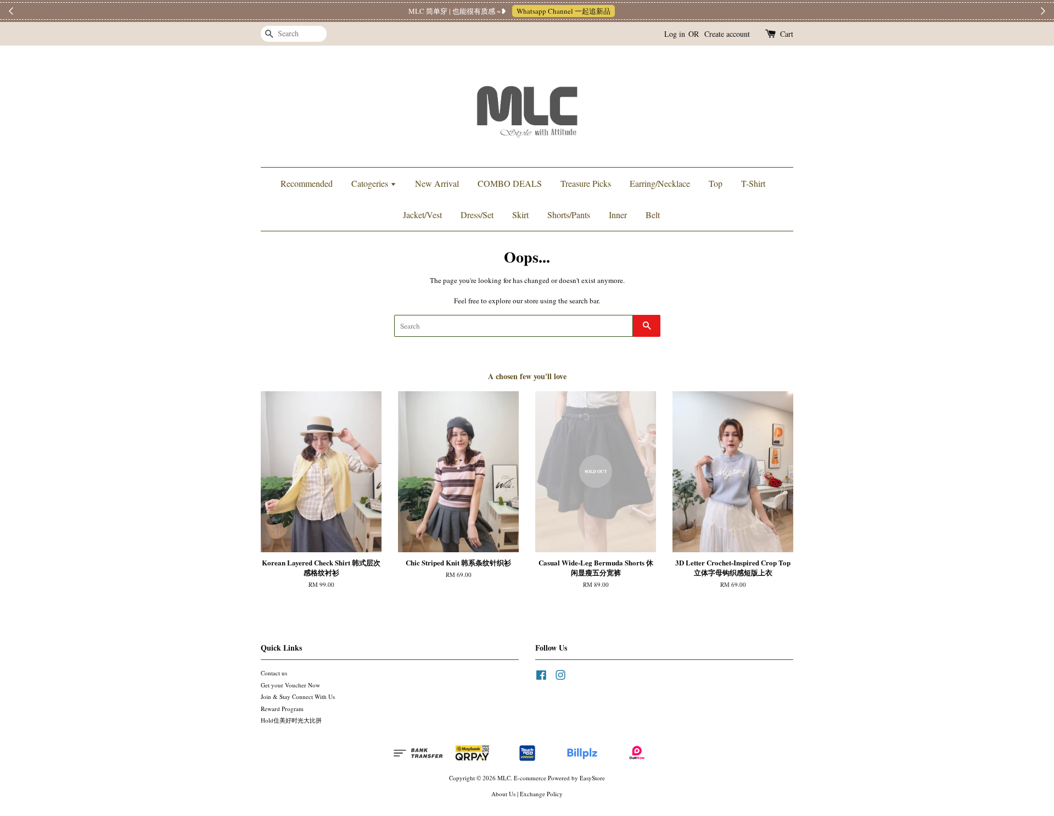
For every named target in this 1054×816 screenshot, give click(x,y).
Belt (653, 214)
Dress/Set (477, 214)
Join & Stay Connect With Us (298, 696)
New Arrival (437, 183)
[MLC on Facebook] (541, 677)
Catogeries (370, 183)
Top (715, 183)
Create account (727, 34)
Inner (618, 214)
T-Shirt (753, 183)
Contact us (274, 673)
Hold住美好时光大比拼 (291, 720)
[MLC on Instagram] (560, 677)
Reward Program (282, 708)
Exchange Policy (541, 794)
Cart (786, 34)
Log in (674, 34)
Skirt (520, 214)
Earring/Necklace (660, 183)
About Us (503, 794)
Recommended (307, 183)
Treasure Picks (585, 183)
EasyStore (592, 778)
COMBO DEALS (510, 183)
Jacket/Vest (422, 214)
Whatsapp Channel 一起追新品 (579, 11)
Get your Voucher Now (290, 685)
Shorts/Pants (568, 214)
